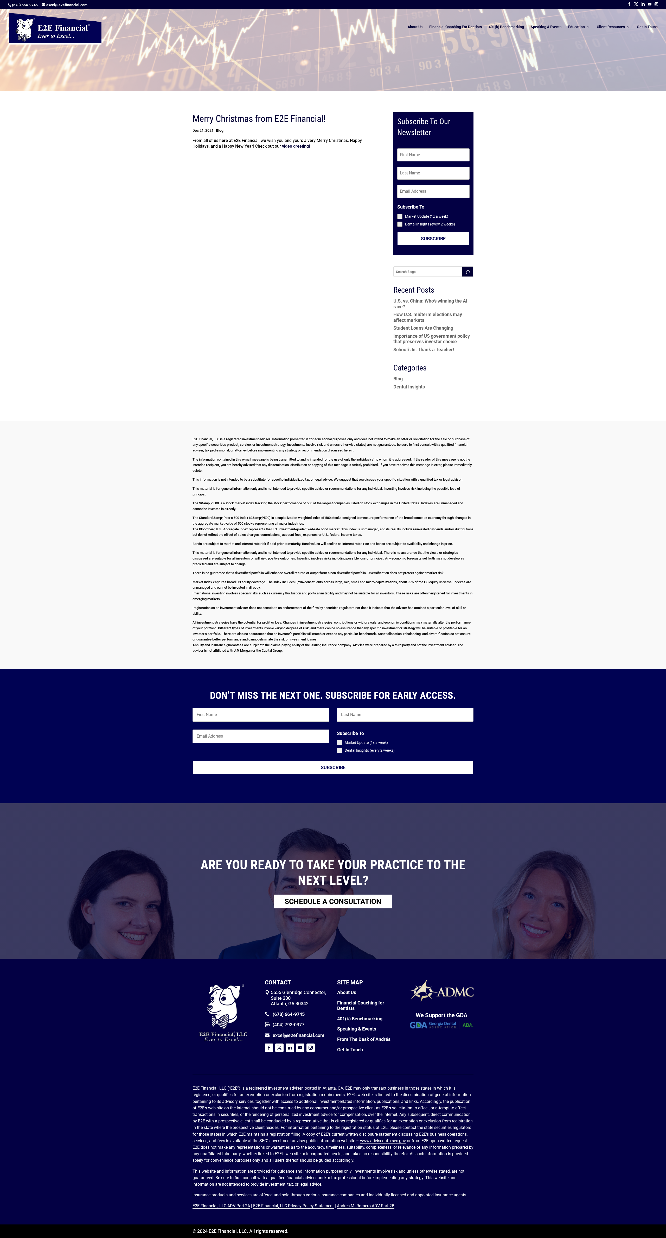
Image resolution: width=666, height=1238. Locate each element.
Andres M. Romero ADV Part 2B (365, 1205)
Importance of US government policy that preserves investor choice (431, 338)
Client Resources (611, 27)
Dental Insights (409, 386)
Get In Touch (647, 27)
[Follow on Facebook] (269, 1048)
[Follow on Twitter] (279, 1048)
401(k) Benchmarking (506, 27)
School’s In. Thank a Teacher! (423, 349)
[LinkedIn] (643, 4)
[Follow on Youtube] (300, 1048)
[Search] (467, 271)
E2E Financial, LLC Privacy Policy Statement (293, 1205)
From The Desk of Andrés (363, 1039)
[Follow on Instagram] (310, 1048)
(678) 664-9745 (25, 5)
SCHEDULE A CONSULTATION (333, 901)
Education (576, 27)
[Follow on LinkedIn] (290, 1048)
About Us (415, 27)
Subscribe (433, 238)
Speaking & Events (546, 27)
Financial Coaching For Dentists (455, 27)
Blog (219, 130)
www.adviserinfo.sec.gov (383, 1140)
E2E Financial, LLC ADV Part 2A (221, 1205)
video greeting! (296, 146)
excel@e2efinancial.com (298, 1035)
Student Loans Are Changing (423, 328)
